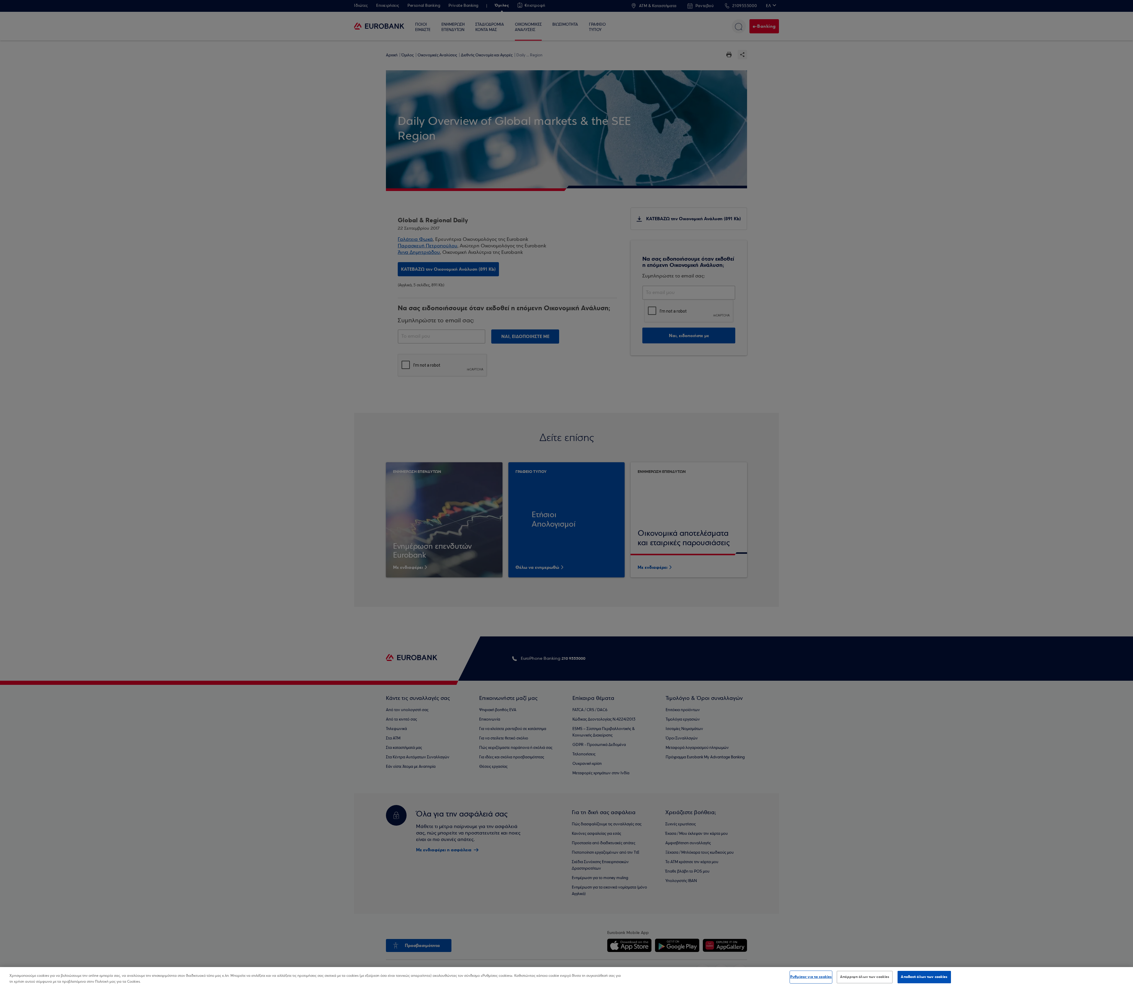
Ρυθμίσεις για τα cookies (811, 976)
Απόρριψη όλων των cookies (864, 976)
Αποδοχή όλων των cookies (924, 976)
